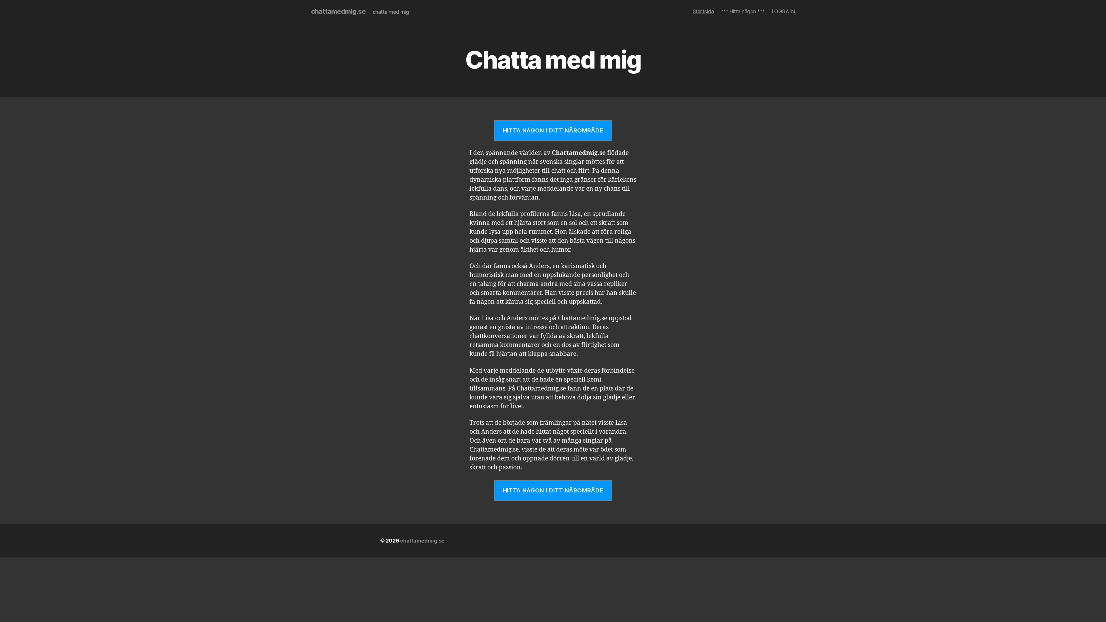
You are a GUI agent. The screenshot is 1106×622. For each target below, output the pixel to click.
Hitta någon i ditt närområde (553, 130)
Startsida (703, 11)
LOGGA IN (783, 11)
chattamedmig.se (338, 11)
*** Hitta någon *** (743, 11)
